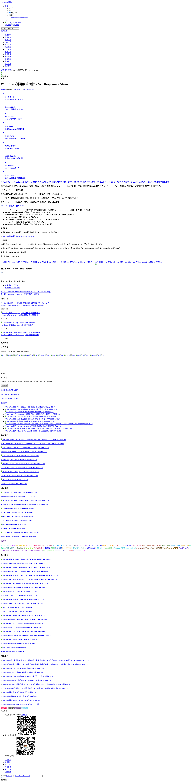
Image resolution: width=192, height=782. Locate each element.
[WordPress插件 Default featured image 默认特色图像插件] (20, 332)
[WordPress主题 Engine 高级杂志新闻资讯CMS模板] (19, 639)
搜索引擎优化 (67, 548)
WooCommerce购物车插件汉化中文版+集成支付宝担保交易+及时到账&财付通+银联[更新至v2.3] (34, 688)
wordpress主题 (48, 551)
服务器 (53, 548)
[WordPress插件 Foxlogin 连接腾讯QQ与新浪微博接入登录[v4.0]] (23, 599)
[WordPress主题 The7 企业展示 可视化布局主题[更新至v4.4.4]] (22, 668)
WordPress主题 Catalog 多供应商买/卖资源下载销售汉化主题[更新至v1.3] (26, 680)
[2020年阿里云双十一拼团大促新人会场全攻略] (17, 509)
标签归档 (8, 762)
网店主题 (8, 47)
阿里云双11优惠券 (175, 545)
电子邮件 (4, 378)
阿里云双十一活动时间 (32, 545)
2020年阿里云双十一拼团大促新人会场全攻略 (17, 513)
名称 (3, 373)
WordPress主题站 (6, 2)
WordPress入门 (184, 548)
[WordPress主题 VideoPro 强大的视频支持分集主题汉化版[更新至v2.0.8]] (26, 567)
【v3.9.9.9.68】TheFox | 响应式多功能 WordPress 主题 (19, 476)
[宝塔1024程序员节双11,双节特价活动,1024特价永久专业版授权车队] (25, 501)
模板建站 (46, 548)
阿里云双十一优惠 (107, 545)
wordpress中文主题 (59, 550)
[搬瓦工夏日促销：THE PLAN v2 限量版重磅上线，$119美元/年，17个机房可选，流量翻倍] (33, 440)
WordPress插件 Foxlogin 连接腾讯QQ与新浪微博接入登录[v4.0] (22, 603)
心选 (147, 182)
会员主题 (8, 59)
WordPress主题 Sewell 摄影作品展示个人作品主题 (18, 497)
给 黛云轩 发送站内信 (12, 288)
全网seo (83, 548)
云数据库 (32, 182)
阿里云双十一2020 (118, 545)
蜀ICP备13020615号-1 (22, 776)
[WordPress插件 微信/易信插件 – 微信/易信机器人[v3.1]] (20, 692)
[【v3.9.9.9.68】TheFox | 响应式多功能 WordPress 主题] (20, 472)
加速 (52, 262)
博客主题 (8, 40)
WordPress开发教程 (154, 548)
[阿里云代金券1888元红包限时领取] (13, 525)
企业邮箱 (101, 182)
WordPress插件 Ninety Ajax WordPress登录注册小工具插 (20, 704)
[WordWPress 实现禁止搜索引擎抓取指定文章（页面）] (20, 591)
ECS (82, 550)
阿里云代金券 (20, 548)
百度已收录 (30, 90)
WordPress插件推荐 (131, 548)
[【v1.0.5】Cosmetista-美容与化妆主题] (14, 480)
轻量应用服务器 (19, 182)
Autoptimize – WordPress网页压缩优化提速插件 (20, 294)
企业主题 (8, 37)
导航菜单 (4, 31)
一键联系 (24, 715)
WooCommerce (77, 550)
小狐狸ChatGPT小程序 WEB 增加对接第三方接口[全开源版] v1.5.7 (24, 305)
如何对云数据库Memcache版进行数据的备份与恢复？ (19, 537)
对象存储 (64, 182)
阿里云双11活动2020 (147, 545)
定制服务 (8, 66)
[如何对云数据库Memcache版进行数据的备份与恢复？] (20, 533)
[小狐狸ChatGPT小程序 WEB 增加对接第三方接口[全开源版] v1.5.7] (25, 303)
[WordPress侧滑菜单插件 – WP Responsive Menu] (17, 206)
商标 (150, 262)
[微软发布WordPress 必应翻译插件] (13, 647)
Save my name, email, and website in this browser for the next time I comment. (28, 381)
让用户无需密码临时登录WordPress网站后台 (16, 521)
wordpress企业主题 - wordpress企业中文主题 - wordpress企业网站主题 (22, 550)
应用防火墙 (113, 182)
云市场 (140, 182)
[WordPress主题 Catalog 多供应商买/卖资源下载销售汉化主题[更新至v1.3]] (27, 676)
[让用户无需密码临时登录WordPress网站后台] (17, 517)
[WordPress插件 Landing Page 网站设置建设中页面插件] (20, 313)
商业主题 (9, 776)
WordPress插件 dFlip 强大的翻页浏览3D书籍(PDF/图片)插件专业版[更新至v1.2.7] (29, 579)
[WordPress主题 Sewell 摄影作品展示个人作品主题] (19, 493)
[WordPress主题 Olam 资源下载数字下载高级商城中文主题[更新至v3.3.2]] (26, 631)
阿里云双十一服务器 (83, 545)
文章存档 (8, 760)
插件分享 (8, 54)
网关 (83, 182)
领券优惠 (4, 708)
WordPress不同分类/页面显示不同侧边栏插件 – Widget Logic (21, 627)
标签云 (3, 541)
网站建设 (38, 548)
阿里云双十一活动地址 (59, 545)
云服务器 (6, 182)
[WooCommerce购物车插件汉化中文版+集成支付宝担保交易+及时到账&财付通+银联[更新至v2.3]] (35, 684)
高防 (123, 182)
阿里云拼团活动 (21, 545)
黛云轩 (3, 90)
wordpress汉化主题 (107, 548)
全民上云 (17, 708)
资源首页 (8, 35)
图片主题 (8, 44)
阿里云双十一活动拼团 (45, 545)
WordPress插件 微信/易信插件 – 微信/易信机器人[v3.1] (19, 696)
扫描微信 (8, 25)
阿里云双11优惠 (185, 545)
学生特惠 (24, 708)
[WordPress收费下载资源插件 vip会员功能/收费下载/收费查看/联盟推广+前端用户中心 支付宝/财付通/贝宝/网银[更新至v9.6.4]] (45, 660)
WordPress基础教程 (170, 548)
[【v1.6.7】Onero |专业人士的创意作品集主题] (17, 607)
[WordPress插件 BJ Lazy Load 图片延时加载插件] (18, 322)
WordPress (69, 550)
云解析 (91, 182)
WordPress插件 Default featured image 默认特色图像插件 (20, 335)
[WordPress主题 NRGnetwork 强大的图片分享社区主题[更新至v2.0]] (24, 583)
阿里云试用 (4, 545)
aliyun (85, 550)
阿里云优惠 (10, 548)
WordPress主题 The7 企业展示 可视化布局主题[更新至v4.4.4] (22, 672)
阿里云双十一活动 (71, 545)
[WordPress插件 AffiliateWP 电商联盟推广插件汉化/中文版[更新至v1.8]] (25, 559)
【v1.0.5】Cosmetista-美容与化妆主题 (14, 484)
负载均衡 (74, 182)
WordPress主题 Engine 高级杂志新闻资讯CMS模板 (18, 643)
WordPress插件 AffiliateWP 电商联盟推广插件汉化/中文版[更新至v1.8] (25, 563)
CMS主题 (8, 42)
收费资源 (8, 56)
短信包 (131, 182)
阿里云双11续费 (137, 545)
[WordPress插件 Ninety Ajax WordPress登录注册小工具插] (20, 700)
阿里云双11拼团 (166, 545)
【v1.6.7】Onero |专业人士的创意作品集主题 (16, 611)
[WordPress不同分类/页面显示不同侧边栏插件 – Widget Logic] (22, 623)
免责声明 (8, 769)
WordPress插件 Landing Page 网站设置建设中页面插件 (19, 315)
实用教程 (8, 61)
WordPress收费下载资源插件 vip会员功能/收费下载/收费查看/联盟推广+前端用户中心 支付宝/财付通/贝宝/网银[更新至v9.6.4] (44, 664)
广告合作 (8, 767)
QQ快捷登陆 (13, 18)
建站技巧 (76, 548)
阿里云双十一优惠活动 (95, 545)
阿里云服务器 (12, 545)
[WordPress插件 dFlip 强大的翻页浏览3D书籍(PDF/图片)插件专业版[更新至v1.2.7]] (29, 575)
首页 (2, 70)
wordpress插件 (141, 548)
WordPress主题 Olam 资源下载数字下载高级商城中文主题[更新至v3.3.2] (25, 635)
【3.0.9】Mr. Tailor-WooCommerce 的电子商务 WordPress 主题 (22, 468)
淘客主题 (8, 52)
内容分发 (53, 182)
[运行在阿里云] (37, 776)
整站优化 (58, 548)
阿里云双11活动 (157, 545)
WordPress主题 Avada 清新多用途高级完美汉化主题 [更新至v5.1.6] (24, 619)
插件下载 (7, 70)
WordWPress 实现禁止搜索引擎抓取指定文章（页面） (19, 595)
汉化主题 (8, 49)
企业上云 (11, 708)
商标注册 (155, 182)
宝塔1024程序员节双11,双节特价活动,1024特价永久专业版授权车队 (24, 505)
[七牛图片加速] (48, 776)
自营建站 (164, 182)
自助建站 (30, 548)
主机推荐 (8, 64)
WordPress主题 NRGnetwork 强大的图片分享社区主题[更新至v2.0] (23, 587)
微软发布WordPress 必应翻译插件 (12, 651)
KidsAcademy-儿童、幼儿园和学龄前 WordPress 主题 (19, 460)
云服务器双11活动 (91, 548)
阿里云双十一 (128, 545)
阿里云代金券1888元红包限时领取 (13, 529)
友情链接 (8, 772)
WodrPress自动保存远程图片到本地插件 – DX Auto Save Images (26, 292)
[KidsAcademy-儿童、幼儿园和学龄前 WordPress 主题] (20, 456)
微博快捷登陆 (23, 18)
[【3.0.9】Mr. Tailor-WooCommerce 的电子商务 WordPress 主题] (23, 464)
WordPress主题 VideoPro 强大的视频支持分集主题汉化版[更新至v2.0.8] (25, 571)
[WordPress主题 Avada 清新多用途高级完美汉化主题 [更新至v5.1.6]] (24, 615)
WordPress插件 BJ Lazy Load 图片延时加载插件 (17, 325)
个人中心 (8, 764)
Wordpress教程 (119, 548)
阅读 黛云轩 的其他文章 (13, 285)
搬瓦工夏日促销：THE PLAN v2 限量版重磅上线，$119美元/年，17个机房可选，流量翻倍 (32, 444)
